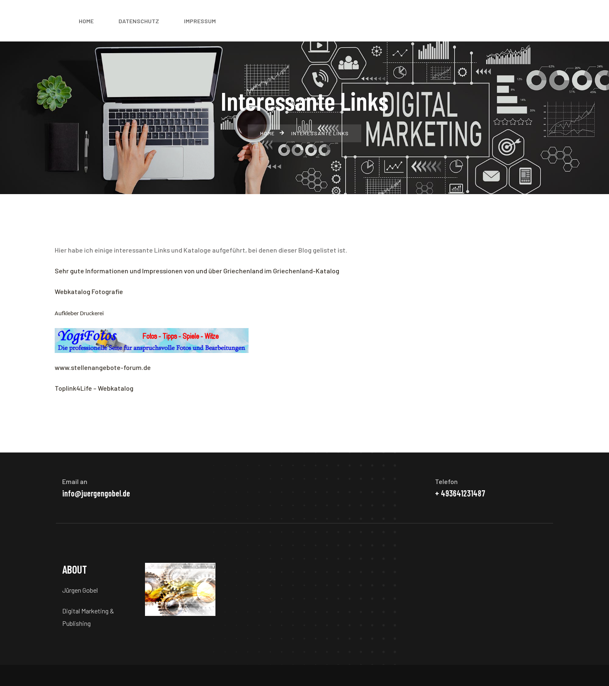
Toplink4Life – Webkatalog (94, 388)
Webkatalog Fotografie (89, 291)
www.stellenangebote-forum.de (103, 367)
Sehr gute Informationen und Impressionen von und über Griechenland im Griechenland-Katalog (197, 271)
